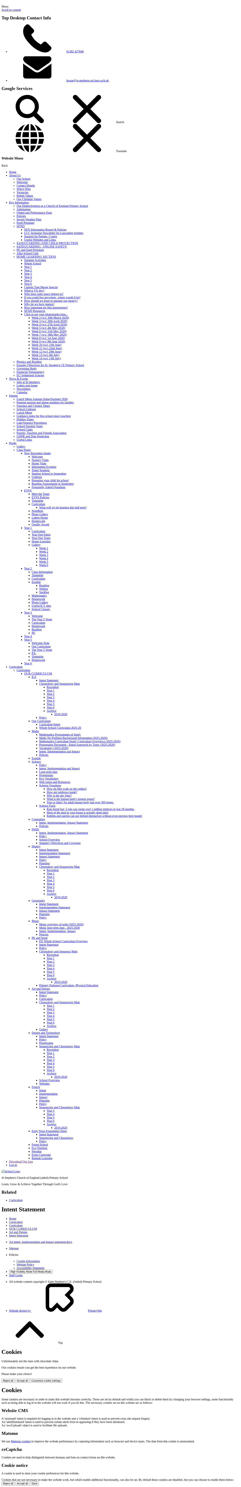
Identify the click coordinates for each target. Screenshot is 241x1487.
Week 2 (43, 551)
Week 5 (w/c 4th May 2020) (48, 327)
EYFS (28, 490)
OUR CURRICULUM (38, 673)
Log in (13, 1165)
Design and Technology (46, 1032)
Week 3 (43, 555)
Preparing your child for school (50, 480)
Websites (44, 1083)
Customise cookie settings (46, 1380)
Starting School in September (49, 473)
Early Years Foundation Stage (49, 1131)
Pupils (12, 443)
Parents (13, 395)
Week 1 (43, 548)
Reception (53, 687)
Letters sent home (27, 385)
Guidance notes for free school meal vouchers (44, 416)
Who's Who (24, 189)
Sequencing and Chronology (56, 1137)
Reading (44, 585)
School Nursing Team (30, 426)
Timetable (37, 500)
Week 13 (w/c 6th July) (45, 355)
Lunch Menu (24, 412)
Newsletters (24, 388)
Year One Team (41, 538)
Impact (43, 1097)
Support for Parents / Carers (40, 236)
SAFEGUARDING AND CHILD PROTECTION (47, 243)
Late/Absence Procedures (32, 422)
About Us (15, 175)
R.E (34, 677)
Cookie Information (28, 1261)
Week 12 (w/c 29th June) (46, 351)
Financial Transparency (30, 372)
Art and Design (41, 988)
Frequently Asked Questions (48, 487)
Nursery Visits (40, 460)
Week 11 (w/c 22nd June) (47, 348)
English (36, 582)
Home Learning (41, 541)
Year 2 (28, 270)
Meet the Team (40, 494)
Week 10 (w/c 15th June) (46, 344)
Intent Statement (48, 680)
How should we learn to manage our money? (51, 300)
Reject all (8, 1380)
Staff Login (16, 1275)
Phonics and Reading (29, 361)
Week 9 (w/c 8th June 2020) (48, 341)
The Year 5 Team (42, 649)
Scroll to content (11, 9)
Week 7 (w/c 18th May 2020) (49, 334)
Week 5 (43, 561)
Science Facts (47, 805)
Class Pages (24, 449)
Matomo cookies (21, 1441)
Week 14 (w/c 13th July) (46, 358)
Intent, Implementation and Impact (59, 751)
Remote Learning (42, 1158)
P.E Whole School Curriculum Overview (63, 941)
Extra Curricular (41, 1154)
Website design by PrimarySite (55, 1310)
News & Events (18, 378)
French (36, 1087)
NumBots (37, 510)
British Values (25, 195)
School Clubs (25, 429)
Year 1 (28, 266)
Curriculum (38, 504)
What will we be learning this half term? (63, 507)
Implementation (48, 1093)
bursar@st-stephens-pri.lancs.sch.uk (87, 80)
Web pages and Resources (54, 782)
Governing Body (27, 368)
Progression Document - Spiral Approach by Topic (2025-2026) (77, 744)
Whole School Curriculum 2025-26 (60, 727)
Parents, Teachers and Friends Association (41, 433)
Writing (43, 588)
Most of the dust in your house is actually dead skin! (77, 812)
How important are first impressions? (46, 307)
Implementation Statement (54, 853)
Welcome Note (40, 643)
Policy (43, 717)
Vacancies (22, 192)
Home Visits (39, 463)
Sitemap (14, 1248)
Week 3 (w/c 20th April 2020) (49, 321)
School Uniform (26, 409)
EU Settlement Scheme (30, 375)
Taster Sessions (41, 470)
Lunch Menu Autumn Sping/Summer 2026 (42, 399)
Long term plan (48, 771)
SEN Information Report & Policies (45, 229)
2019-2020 (60, 714)
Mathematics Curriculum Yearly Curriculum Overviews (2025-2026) (79, 741)
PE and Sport (39, 937)
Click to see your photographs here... (46, 314)
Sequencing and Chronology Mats (59, 1046)
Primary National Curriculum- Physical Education (68, 985)
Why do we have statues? (39, 304)
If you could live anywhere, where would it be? (52, 297)
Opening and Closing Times (33, 405)
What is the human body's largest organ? (71, 799)
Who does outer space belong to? (43, 294)
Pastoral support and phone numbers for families (45, 402)
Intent (42, 1090)
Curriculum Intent (49, 724)
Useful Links (24, 439)
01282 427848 (75, 51)
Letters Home (40, 517)
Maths (35, 731)
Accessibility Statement (30, 1268)
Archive (51, 710)
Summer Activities (35, 260)
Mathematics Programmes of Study (60, 734)
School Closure (41, 609)
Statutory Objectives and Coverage (60, 843)
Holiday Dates (25, 419)
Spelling (44, 592)
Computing (38, 819)
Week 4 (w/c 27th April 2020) (49, 324)
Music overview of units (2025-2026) (61, 924)
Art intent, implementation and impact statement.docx (40, 1242)
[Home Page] (11, 1171)
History (36, 846)
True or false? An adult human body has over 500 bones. (80, 802)
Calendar (22, 392)
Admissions (24, 209)
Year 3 (28, 273)
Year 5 (28, 280)
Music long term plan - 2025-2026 (59, 927)
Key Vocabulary (49, 778)
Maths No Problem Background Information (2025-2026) (73, 738)
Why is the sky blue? (59, 795)
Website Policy (25, 1264)
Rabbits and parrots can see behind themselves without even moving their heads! (94, 815)
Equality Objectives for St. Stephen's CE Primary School (50, 365)
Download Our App (21, 1161)
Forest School (40, 1144)
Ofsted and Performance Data (34, 212)
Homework (38, 521)
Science (36, 761)
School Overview (49, 839)
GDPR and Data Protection (33, 436)
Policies (21, 216)
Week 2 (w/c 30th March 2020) (50, 317)
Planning (44, 863)
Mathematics (39, 595)
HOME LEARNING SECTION (36, 256)
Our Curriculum (41, 646)
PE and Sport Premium (30, 250)
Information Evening (44, 466)
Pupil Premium (25, 222)
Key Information (19, 202)
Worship (37, 1151)
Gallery (21, 446)
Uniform (37, 477)
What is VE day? (34, 290)
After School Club (27, 253)
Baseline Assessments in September (53, 483)
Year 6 (28, 283)
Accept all (22, 1380)
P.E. (34, 653)
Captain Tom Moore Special (41, 287)
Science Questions (50, 785)
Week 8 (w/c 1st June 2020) (48, 338)
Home (12, 172)
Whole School (32, 263)
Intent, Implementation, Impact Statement (63, 822)
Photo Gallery (40, 514)
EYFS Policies (40, 497)
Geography (38, 900)
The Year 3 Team (42, 619)
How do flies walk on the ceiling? (67, 788)
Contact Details (26, 185)
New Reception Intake (37, 453)
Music (35, 921)
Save (34, 1483)
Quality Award (40, 524)
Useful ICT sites (41, 605)
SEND (21, 226)
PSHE (35, 829)
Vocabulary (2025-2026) (53, 748)
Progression (46, 775)
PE (33, 632)
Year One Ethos (41, 534)
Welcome (22, 182)
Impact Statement (49, 856)
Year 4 (28, 277)
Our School (23, 178)
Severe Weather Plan (29, 219)
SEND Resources (34, 311)
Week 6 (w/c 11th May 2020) (49, 331)
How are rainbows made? (62, 792)
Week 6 (43, 565)
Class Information (42, 571)
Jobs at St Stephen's (28, 382)
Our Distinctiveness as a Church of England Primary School (52, 205)
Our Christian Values (29, 199)
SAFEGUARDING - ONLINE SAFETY (42, 246)
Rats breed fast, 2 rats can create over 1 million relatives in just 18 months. (90, 809)
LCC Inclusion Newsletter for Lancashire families (53, 233)
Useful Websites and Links (40, 239)
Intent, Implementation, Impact (57, 931)
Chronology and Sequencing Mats (59, 683)
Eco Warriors (39, 1148)
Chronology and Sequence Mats (58, 951)
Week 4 (43, 558)
